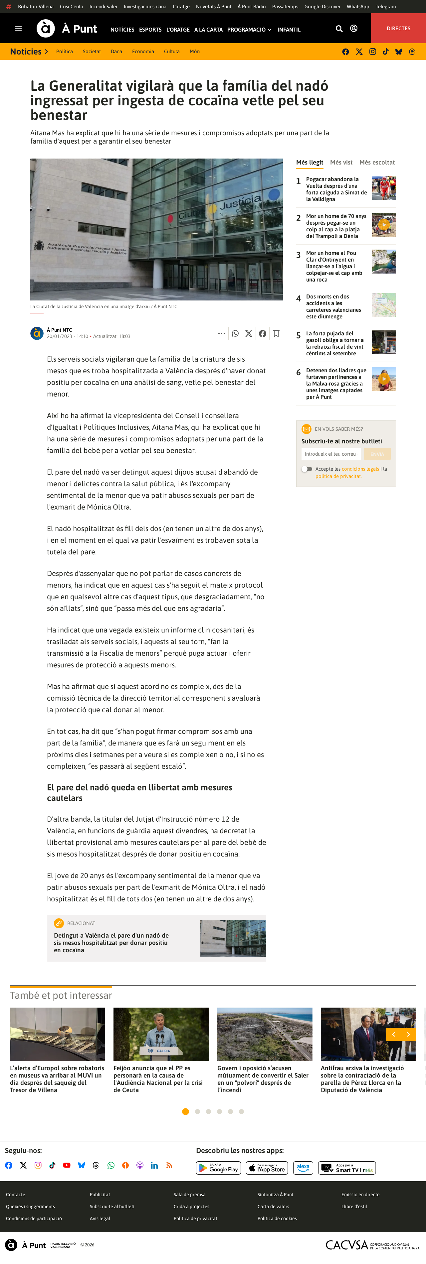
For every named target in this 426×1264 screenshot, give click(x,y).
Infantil (289, 30)
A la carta (208, 30)
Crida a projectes (191, 1206)
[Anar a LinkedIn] (155, 1165)
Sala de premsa (190, 1194)
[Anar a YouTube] (68, 1165)
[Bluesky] (398, 52)
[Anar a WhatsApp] (112, 1165)
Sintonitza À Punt (276, 1194)
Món (195, 51)
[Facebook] (345, 51)
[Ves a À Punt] (67, 28)
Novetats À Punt (213, 6)
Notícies (122, 30)
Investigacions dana (145, 6)
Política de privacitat (195, 1218)
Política (64, 51)
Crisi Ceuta (71, 6)
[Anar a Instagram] (39, 1165)
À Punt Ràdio (252, 6)
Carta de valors (273, 1206)
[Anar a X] (25, 1165)
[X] (359, 52)
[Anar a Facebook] (10, 1165)
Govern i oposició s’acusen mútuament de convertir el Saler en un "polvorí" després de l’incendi (263, 1078)
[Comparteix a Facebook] (262, 333)
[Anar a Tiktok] (53, 1165)
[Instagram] (372, 51)
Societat (92, 51)
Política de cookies (277, 1218)
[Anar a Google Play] (218, 1168)
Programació (246, 30)
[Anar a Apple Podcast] (141, 1165)
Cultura (172, 51)
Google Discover (322, 6)
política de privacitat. (339, 476)
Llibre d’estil (354, 1206)
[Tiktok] (386, 51)
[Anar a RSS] (170, 1165)
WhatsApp (358, 6)
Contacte (15, 1194)
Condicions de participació (34, 1218)
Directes (398, 28)
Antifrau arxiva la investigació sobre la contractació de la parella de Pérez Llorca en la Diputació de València (362, 1078)
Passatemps (285, 6)
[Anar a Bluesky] (83, 1165)
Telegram (386, 6)
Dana (116, 51)
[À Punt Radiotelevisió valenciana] (40, 1245)
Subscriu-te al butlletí (112, 1206)
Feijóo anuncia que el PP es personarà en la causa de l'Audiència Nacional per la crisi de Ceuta (158, 1078)
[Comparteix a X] (249, 333)
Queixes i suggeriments (30, 1206)
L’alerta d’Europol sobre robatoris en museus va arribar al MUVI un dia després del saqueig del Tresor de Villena (57, 1078)
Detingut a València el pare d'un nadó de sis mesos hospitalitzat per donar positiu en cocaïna (111, 943)
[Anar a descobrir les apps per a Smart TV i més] (347, 1168)
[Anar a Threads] (98, 1165)
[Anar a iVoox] (126, 1165)
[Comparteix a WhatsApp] (235, 333)
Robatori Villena (36, 6)
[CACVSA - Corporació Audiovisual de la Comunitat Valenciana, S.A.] (373, 1245)
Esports (150, 30)
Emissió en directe (360, 1194)
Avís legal (100, 1218)
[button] (185, 1111)
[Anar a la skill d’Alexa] (303, 1168)
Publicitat (100, 1194)
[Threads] (412, 52)
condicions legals (360, 469)
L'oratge (181, 6)
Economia (143, 51)
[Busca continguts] (339, 29)
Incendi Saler (103, 6)
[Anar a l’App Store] (267, 1168)
